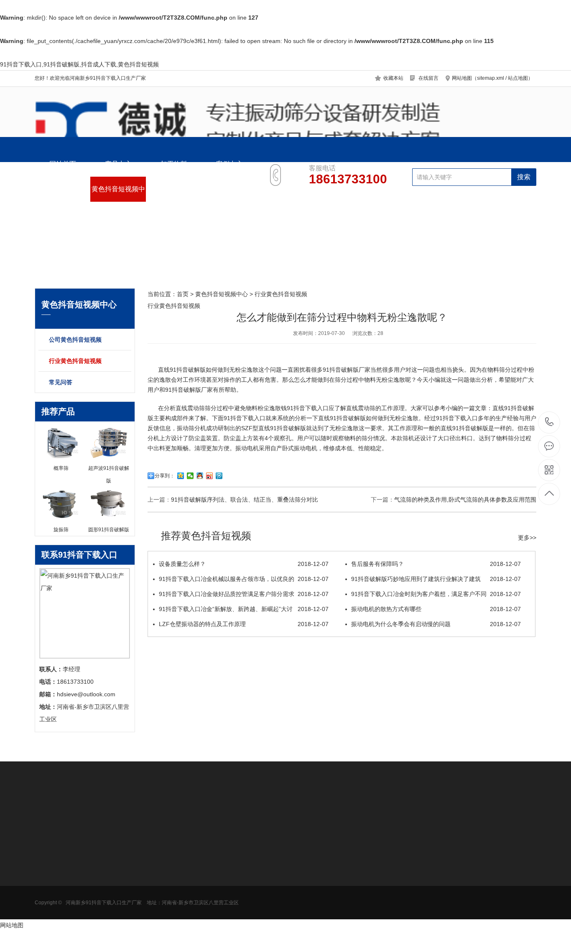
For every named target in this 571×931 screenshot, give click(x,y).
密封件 (218, 884)
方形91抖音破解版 (58, 871)
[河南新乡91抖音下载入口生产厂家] (285, 126)
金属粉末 (104, 896)
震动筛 (196, 408)
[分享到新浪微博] (209, 475)
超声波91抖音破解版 (177, 871)
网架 (215, 896)
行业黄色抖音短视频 (75, 361)
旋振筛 (159, 859)
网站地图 (11, 925)
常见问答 (60, 382)
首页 (183, 294)
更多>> (527, 537)
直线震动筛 (360, 408)
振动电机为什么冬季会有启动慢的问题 (436, 624)
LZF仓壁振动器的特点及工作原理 (244, 624)
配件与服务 (62, 189)
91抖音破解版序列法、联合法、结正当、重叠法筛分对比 (244, 499)
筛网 (215, 871)
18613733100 (549, 422)
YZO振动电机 (227, 859)
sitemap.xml (490, 78)
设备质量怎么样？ (244, 564)
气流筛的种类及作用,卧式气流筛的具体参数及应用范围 (465, 499)
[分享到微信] (190, 475)
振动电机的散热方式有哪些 (436, 609)
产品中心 (118, 163)
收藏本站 (393, 78)
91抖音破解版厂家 (189, 389)
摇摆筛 (159, 921)
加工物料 (174, 163)
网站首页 (62, 163)
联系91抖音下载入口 (229, 193)
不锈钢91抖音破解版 (177, 884)
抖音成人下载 (52, 884)
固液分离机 (49, 909)
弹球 (215, 909)
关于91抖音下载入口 (174, 193)
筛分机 (197, 428)
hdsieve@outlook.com (350, 886)
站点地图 (518, 78)
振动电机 (247, 448)
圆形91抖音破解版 (58, 859)
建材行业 (104, 909)
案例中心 (229, 163)
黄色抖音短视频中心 (118, 193)
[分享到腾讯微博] (219, 475)
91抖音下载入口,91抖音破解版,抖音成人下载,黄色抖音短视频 (79, 64)
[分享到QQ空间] (180, 475)
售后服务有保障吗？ (436, 564)
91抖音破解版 (341, 369)
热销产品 (164, 839)
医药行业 (104, 871)
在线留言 (428, 78)
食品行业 (104, 859)
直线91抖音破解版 (182, 369)
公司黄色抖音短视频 (75, 339)
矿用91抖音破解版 (58, 896)
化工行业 (104, 884)
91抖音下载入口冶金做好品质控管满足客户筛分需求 (244, 594)
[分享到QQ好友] (200, 475)
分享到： (165, 476)
